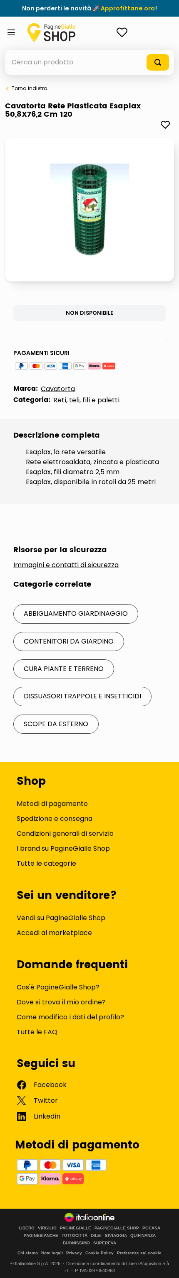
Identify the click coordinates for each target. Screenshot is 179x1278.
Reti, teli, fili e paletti (86, 400)
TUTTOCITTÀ (74, 1236)
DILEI (96, 1236)
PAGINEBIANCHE (41, 1236)
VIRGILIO (47, 1228)
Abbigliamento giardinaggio (76, 613)
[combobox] (89, 62)
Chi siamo (27, 1253)
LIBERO (27, 1228)
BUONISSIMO (76, 1243)
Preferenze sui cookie (139, 1253)
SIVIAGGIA (116, 1236)
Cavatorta (58, 389)
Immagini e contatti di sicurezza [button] (66, 565)
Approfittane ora (128, 8)
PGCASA (151, 1228)
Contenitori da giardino (69, 641)
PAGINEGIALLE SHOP (116, 1228)
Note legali (52, 1253)
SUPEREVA (104, 1243)
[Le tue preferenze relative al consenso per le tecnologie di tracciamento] (164, 1263)
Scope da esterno (56, 724)
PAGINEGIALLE (75, 1228)
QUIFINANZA (143, 1236)
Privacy (74, 1253)
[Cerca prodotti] (158, 62)
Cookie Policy (99, 1253)
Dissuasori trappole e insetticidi (82, 696)
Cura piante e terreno (64, 668)
